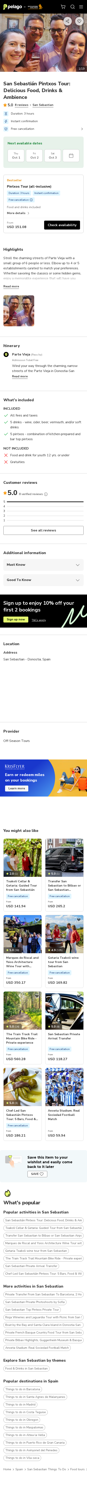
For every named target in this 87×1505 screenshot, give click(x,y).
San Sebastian (43, 105)
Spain (19, 1469)
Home (7, 1469)
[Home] (23, 7)
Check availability (62, 225)
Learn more (16, 788)
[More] (46, 494)
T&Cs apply (39, 620)
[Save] (36, 843)
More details (16, 213)
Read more (11, 286)
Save (35, 1174)
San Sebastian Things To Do (46, 1469)
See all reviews (43, 530)
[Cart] (63, 6)
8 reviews (21, 105)
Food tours (77, 1469)
